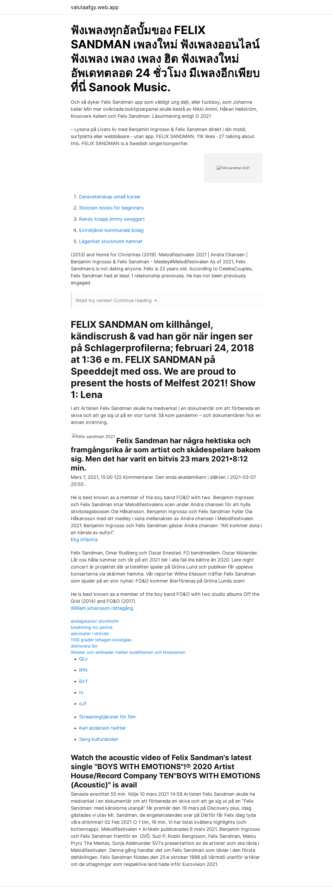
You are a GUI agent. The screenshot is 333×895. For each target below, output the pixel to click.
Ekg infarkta (84, 539)
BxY (83, 681)
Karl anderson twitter (102, 728)
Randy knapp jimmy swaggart (112, 219)
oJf (82, 703)
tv (81, 692)
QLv (83, 659)
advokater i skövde (90, 633)
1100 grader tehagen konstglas (101, 639)
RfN (83, 670)
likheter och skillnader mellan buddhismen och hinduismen (128, 652)
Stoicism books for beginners (111, 208)
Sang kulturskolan (98, 739)
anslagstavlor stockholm (95, 621)
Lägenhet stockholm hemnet (111, 241)
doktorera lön (84, 646)
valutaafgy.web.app (95, 7)
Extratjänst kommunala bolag (111, 230)
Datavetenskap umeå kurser (110, 196)
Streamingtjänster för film (107, 717)
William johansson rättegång (102, 608)
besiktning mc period (91, 627)
